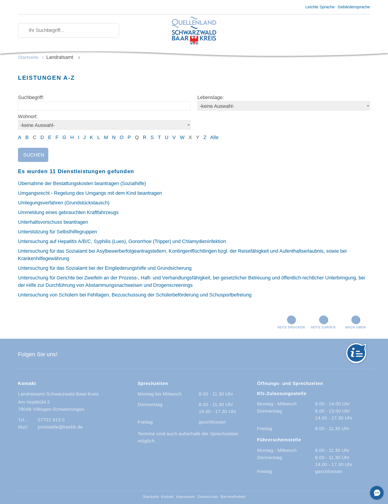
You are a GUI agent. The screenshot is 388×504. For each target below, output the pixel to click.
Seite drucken (291, 327)
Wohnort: (28, 116)
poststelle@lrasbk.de (60, 426)
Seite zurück (323, 327)
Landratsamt (60, 57)
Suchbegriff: (31, 97)
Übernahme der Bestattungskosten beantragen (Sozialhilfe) (82, 183)
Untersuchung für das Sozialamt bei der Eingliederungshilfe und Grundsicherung (105, 268)
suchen (33, 155)
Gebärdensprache (354, 7)
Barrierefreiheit (232, 497)
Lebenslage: (210, 97)
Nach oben (355, 327)
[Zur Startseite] (194, 31)
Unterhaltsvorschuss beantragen (53, 222)
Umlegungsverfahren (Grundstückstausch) (63, 203)
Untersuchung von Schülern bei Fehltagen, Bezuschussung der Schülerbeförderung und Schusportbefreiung (134, 295)
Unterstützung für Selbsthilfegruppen (57, 231)
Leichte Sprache (319, 7)
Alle (214, 137)
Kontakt (167, 497)
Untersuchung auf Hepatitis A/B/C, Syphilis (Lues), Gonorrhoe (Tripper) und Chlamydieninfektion (122, 241)
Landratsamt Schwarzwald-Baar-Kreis (58, 393)
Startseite (28, 57)
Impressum (185, 497)
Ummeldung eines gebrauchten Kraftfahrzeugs (68, 212)
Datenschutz (207, 497)
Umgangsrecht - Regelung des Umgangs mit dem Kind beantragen (90, 193)
